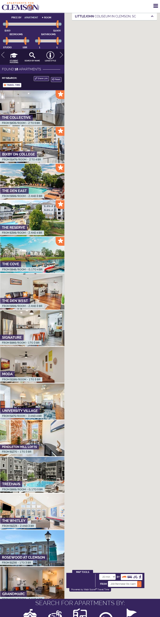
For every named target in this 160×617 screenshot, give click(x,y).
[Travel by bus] (129, 576)
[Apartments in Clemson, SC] (20, 6)
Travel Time (13, 85)
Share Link (42, 78)
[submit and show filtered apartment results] (139, 584)
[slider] (7, 24)
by (118, 577)
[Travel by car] (124, 576)
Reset (57, 79)
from (103, 584)
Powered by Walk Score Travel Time (90, 589)
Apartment (31, 17)
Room (47, 17)
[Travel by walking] (140, 576)
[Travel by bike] (135, 576)
